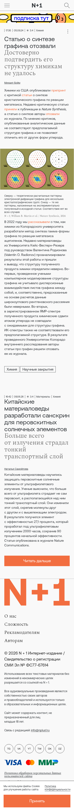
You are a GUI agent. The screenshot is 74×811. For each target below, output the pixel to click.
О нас (10, 616)
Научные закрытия (37, 369)
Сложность (16, 624)
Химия (12, 369)
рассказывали (39, 222)
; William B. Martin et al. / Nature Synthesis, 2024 (35, 216)
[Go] (7, 5)
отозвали (52, 114)
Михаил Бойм (12, 82)
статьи (27, 95)
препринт (58, 90)
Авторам (13, 640)
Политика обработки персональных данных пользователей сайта (32, 774)
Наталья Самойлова (16, 468)
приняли (10, 109)
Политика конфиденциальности (57, 788)
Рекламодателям (22, 632)
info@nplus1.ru (40, 730)
